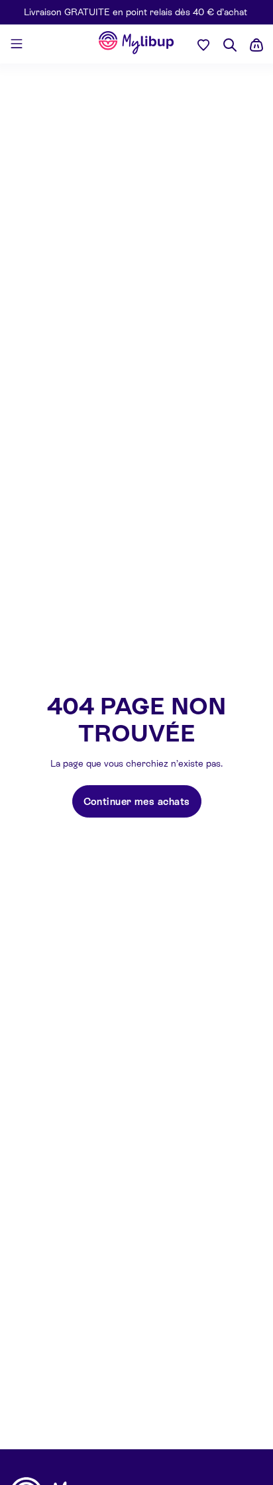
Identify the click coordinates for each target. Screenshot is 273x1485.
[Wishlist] (203, 44)
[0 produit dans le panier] (256, 45)
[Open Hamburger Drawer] (16, 43)
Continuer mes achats (136, 801)
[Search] (230, 45)
